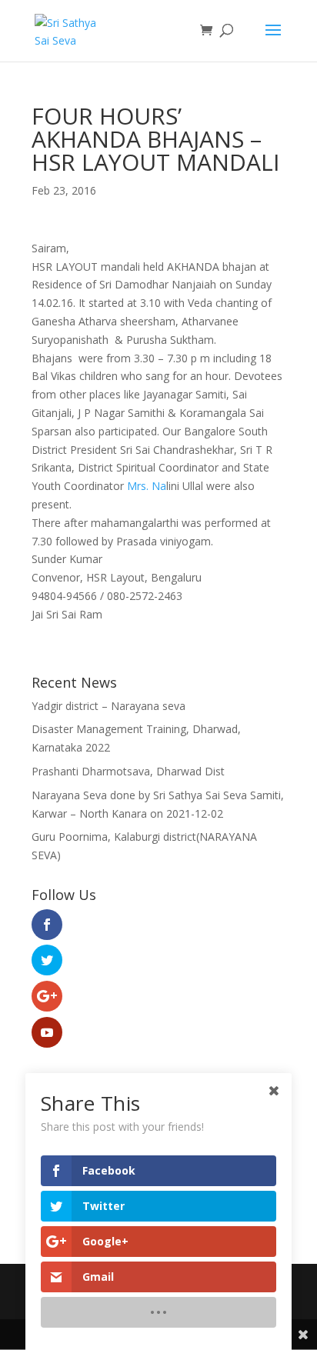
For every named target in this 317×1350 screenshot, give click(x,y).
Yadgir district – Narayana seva (108, 705)
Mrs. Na (146, 485)
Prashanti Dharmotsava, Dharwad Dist (128, 771)
